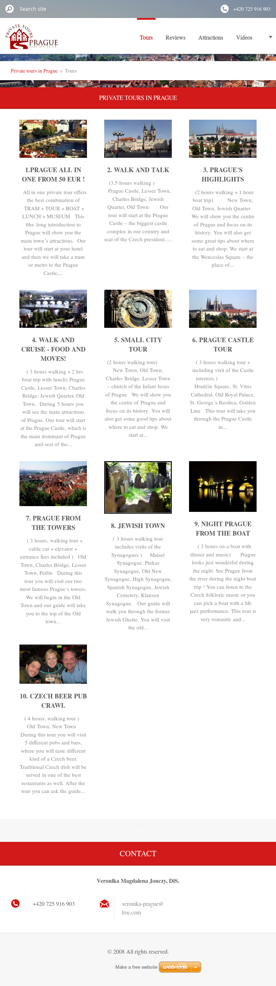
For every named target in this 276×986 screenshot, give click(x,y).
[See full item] (53, 155)
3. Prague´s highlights (223, 174)
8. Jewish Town (138, 525)
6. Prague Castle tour (223, 344)
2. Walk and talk (138, 169)
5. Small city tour (138, 344)
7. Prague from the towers (53, 522)
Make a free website (136, 967)
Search (9, 8)
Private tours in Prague (34, 70)
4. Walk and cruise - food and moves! (53, 349)
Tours (146, 37)
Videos (244, 37)
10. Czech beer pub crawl (53, 700)
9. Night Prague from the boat (223, 528)
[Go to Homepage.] (31, 40)
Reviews (175, 37)
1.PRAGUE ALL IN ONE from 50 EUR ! (53, 174)
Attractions (210, 37)
